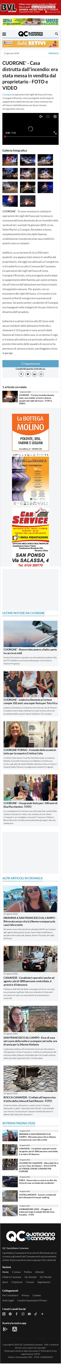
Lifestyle (39, 1271)
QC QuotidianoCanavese (31, 1344)
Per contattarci (10, 1295)
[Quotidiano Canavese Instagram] (22, 1313)
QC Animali (30, 1276)
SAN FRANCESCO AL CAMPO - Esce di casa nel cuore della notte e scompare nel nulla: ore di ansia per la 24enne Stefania (30, 1041)
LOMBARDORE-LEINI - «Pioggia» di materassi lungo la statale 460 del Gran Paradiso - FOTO (36, 1212)
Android (51, 1260)
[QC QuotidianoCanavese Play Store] (5, 1329)
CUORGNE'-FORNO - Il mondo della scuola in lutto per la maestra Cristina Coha (30, 751)
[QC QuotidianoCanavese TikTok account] (35, 1313)
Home (5, 1271)
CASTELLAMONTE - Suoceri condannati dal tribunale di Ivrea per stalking (37, 1196)
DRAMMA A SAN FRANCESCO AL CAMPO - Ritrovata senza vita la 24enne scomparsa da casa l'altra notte (30, 921)
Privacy (25, 1295)
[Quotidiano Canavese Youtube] (29, 1313)
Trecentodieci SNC (24, 1357)
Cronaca (53, 53)
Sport (5, 1282)
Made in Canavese (11, 1276)
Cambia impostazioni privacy (32, 1300)
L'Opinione (17, 1282)
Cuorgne (6, 94)
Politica (28, 1271)
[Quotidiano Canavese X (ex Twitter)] (10, 1313)
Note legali (8, 1300)
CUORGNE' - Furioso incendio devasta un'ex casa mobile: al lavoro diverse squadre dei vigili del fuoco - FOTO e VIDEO (36, 399)
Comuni (30, 1282)
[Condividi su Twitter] (27, 374)
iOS (43, 1260)
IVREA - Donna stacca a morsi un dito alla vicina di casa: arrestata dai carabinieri (38, 1181)
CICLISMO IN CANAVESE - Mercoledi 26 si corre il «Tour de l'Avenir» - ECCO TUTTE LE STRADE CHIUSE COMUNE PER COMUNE (38, 1167)
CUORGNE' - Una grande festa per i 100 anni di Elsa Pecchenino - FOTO (30, 804)
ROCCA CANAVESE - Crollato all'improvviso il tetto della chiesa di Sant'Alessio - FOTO (30, 1099)
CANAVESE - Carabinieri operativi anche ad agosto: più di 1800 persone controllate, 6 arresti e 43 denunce (29, 981)
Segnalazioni (43, 1282)
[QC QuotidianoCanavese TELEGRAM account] (42, 1313)
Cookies (37, 1295)
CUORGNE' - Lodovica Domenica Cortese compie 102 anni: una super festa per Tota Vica (30, 701)
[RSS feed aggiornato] (3, 1313)
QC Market (45, 1276)
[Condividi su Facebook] (21, 374)
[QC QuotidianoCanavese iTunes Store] (15, 1329)
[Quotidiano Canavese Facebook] (16, 1313)
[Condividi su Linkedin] (34, 374)
